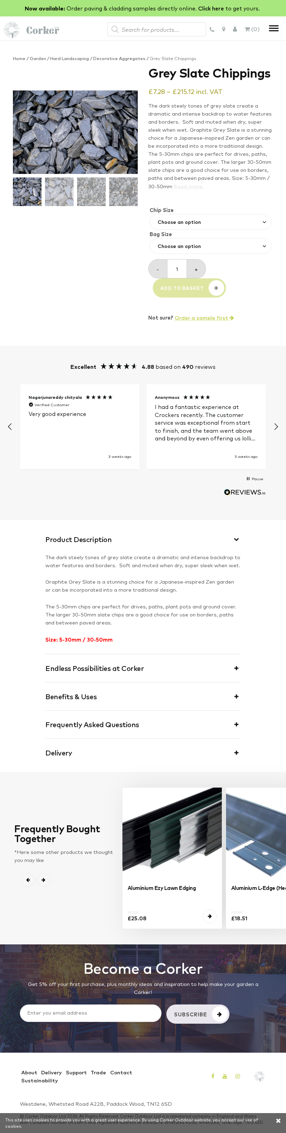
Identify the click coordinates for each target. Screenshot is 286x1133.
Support (76, 1072)
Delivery (51, 1072)
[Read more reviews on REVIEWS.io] (245, 493)
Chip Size (162, 209)
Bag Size (161, 233)
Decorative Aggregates (119, 58)
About (29, 1072)
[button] (10, 426)
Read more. (189, 186)
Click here (211, 8)
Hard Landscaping (69, 58)
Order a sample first (202, 317)
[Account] (235, 28)
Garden (38, 58)
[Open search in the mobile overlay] (156, 29)
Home (19, 58)
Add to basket (182, 288)
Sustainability (39, 1080)
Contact (121, 1072)
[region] (143, 426)
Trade (98, 1072)
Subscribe (190, 1014)
